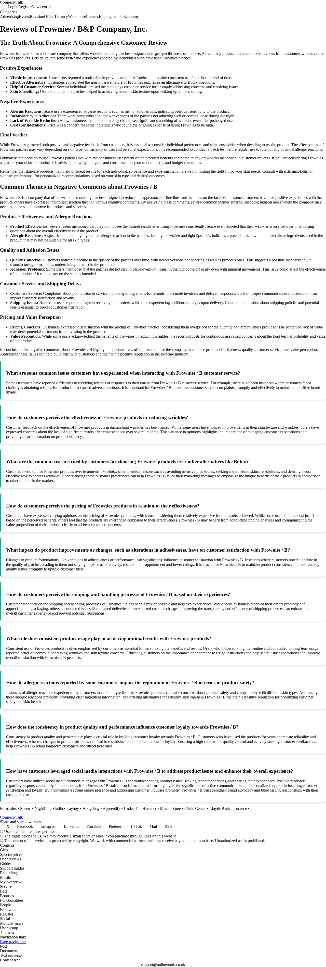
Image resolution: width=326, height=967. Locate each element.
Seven (25, 808)
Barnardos (8, 808)
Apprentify (111, 808)
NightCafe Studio (49, 808)
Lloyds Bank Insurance (228, 808)
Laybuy (72, 808)
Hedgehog (91, 808)
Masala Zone (170, 808)
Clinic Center (195, 808)
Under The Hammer (140, 808)
